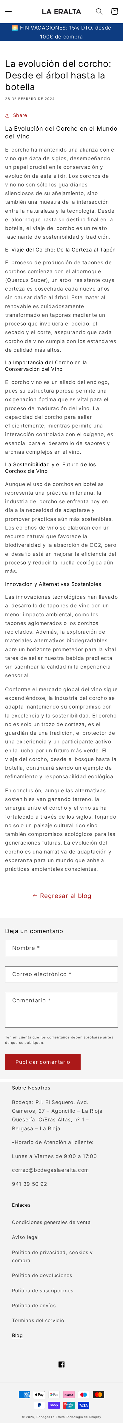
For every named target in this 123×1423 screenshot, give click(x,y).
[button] (8, 11)
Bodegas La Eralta (50, 1417)
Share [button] (20, 115)
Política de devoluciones (42, 1275)
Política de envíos (34, 1305)
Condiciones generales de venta (51, 1222)
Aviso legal (25, 1237)
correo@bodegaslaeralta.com (50, 1170)
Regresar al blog (65, 895)
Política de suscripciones (42, 1291)
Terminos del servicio (38, 1320)
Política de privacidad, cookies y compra (52, 1256)
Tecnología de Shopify (83, 1417)
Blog (17, 1335)
